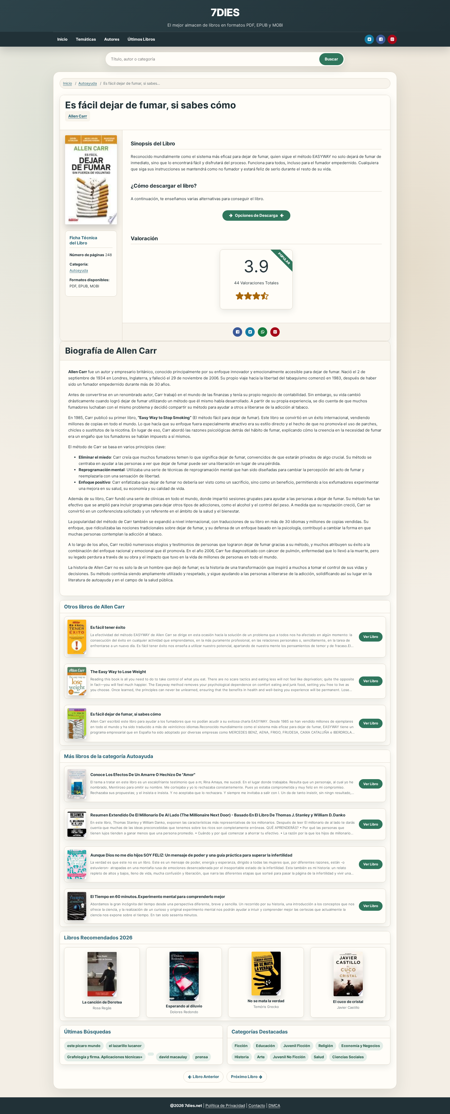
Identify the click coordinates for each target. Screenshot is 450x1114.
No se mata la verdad (266, 1001)
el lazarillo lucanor (125, 1045)
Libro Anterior (206, 1076)
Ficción (241, 1045)
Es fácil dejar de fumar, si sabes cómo (125, 714)
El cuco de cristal (348, 1001)
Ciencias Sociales (348, 1057)
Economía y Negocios (360, 1045)
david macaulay (173, 1057)
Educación (265, 1045)
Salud (319, 1057)
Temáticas (86, 39)
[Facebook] (380, 39)
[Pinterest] (392, 39)
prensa (201, 1057)
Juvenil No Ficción (289, 1057)
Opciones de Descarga (256, 215)
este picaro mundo (84, 1045)
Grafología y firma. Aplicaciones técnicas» (104, 1057)
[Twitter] (369, 39)
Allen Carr (77, 116)
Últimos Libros (141, 39)
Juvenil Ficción (296, 1045)
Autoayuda (87, 83)
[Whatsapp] (262, 332)
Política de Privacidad (225, 1105)
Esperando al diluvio (184, 1006)
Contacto (256, 1105)
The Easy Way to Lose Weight (118, 671)
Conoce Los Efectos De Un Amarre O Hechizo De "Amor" (142, 774)
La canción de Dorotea (102, 1002)
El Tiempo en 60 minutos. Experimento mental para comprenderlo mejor (157, 896)
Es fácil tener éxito (107, 627)
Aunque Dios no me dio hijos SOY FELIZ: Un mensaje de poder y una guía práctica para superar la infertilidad (191, 855)
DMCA (274, 1105)
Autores (111, 39)
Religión (325, 1045)
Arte (261, 1057)
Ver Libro (370, 637)
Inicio (62, 39)
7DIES (225, 12)
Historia (242, 1057)
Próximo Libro (244, 1076)
